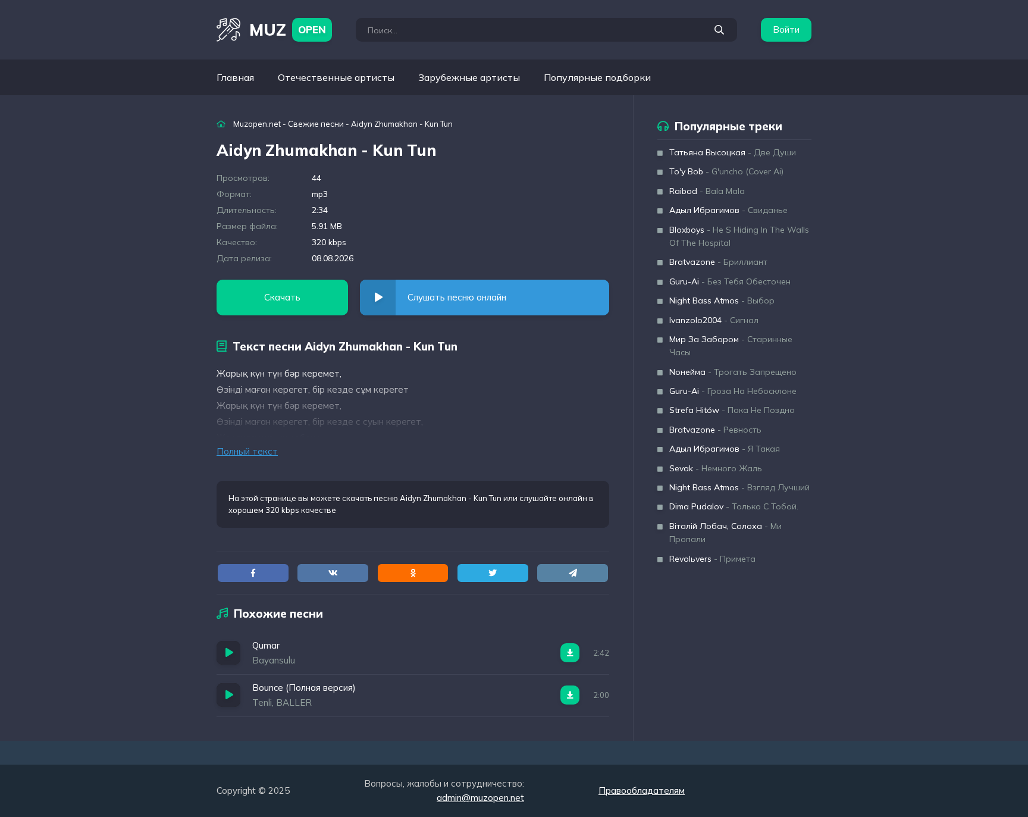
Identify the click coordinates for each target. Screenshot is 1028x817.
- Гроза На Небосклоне (733, 391)
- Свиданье (728, 210)
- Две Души (732, 152)
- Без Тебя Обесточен (730, 281)
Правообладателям (641, 790)
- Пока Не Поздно (732, 410)
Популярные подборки (597, 77)
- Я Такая (724, 448)
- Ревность (715, 429)
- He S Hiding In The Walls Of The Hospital (739, 236)
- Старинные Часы (730, 346)
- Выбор (722, 300)
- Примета (712, 558)
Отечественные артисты (336, 77)
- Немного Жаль (715, 468)
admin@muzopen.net (480, 797)
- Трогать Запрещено (733, 372)
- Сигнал (714, 320)
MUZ (287, 29)
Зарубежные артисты (469, 77)
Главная (235, 77)
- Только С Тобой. (733, 506)
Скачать (282, 297)
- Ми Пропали (725, 532)
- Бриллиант (718, 261)
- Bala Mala (707, 191)
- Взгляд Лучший (739, 487)
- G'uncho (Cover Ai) (726, 171)
